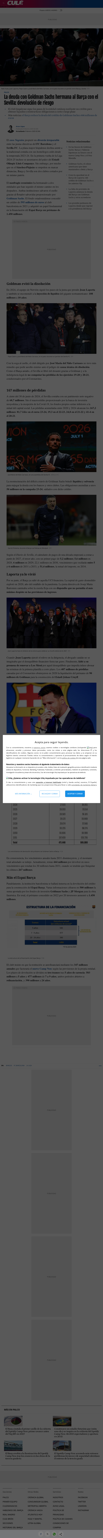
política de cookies (69, 758)
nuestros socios (39, 747)
